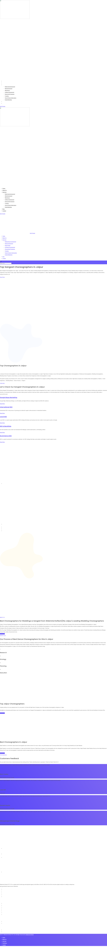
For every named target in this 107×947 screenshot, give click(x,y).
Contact (4, 103)
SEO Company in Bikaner (7, 931)
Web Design (7, 90)
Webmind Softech (30, 934)
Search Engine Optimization (10, 97)
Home (3, 81)
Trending (7, 96)
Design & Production (6, 914)
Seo (3, 912)
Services (4, 84)
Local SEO (3, 417)
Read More (2, 403)
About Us (4, 83)
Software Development (9, 92)
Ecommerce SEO (6, 436)
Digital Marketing (8, 99)
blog (3, 101)
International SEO (6, 407)
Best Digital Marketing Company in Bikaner (11, 930)
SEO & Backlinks (5, 426)
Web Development (8, 88)
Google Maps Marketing (8, 397)
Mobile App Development (10, 86)
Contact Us (4, 923)
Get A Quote (2, 106)
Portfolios (4, 943)
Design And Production (9, 94)
